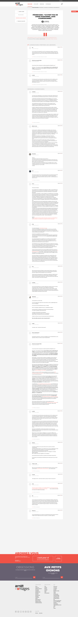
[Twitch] (26, 612)
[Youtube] (21, 612)
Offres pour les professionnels (57, 600)
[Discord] (28, 612)
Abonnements (55, 586)
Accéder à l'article (21, 11)
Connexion (60, 0)
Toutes (45, 586)
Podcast (55, 608)
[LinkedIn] (30, 612)
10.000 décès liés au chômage (52, 402)
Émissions (42, 4)
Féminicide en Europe (43, 228)
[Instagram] (23, 612)
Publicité (36, 598)
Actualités (36, 4)
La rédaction (46, 21)
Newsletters (55, 602)
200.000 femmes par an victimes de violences (50, 396)
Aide (54, 599)
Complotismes (37, 597)
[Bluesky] (18, 612)
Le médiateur (55, 588)
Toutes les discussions (56, 597)
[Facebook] (16, 612)
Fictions (36, 586)
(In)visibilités (37, 596)
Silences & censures (37, 600)
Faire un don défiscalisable (57, 601)
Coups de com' (37, 587)
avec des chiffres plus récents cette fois (44, 383)
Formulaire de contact (56, 596)
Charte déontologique (56, 595)
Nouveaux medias (37, 595)
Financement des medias (38, 602)
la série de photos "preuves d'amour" (43, 468)
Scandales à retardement (38, 588)
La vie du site (55, 587)
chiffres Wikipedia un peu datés (40, 370)
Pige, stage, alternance (56, 598)
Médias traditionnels (38, 599)
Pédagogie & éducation (38, 601)
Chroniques (48, 4)
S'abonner (74, 11)
